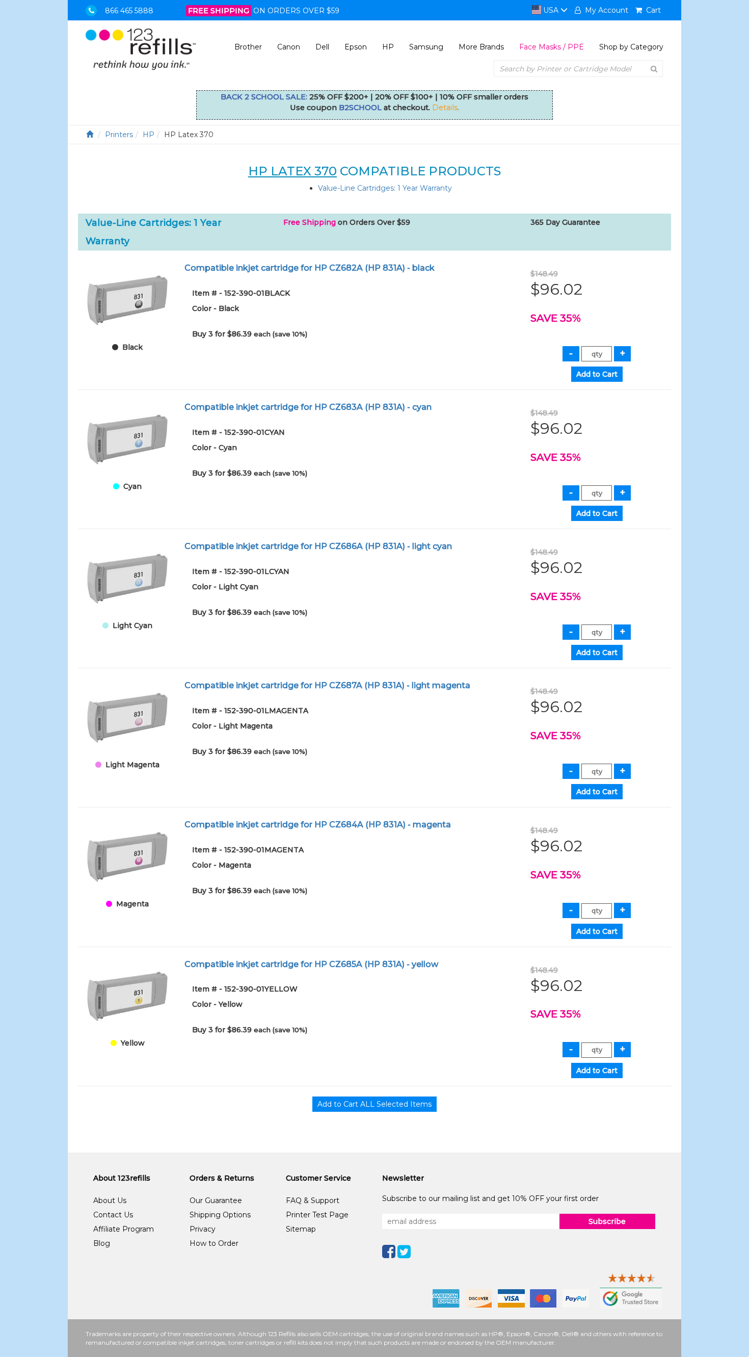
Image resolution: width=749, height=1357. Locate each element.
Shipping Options (220, 1214)
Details (445, 107)
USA (550, 10)
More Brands (481, 46)
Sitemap (301, 1229)
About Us (109, 1200)
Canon (288, 46)
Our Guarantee (216, 1200)
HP (388, 46)
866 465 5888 (129, 10)
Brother (248, 46)
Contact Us (113, 1214)
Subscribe (607, 1221)
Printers (119, 134)
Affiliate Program (123, 1229)
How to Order (214, 1243)
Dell (322, 46)
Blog (101, 1243)
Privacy (203, 1229)
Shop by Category (631, 46)
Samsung (426, 46)
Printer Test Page (317, 1214)
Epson (355, 46)
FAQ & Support (312, 1200)
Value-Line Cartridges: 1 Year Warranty (385, 188)
